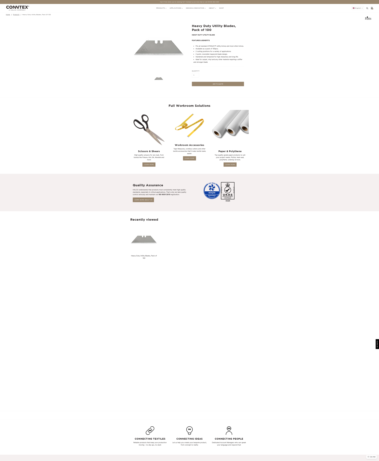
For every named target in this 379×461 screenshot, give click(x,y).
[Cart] (372, 8)
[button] (358, 8)
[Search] (367, 8)
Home (8, 14)
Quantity (196, 71)
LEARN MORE (149, 164)
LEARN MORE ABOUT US (143, 200)
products (16, 14)
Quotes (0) (377, 344)
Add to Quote (218, 84)
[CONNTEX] (18, 8)
